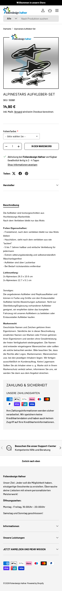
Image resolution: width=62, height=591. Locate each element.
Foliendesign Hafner (18, 583)
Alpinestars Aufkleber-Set (24, 29)
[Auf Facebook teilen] (20, 173)
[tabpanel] (31, 293)
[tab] (11, 204)
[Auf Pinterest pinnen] (26, 173)
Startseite (7, 29)
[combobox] (31, 18)
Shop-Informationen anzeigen (22, 164)
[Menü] (56, 10)
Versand (18, 111)
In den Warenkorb (41, 146)
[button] (49, 10)
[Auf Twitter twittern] (14, 173)
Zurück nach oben (31, 461)
